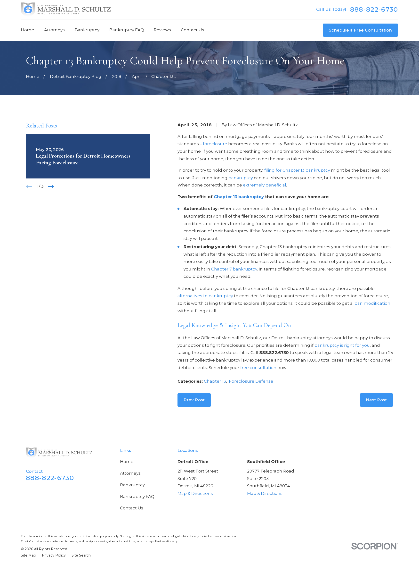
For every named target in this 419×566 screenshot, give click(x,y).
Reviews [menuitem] (162, 29)
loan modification (372, 303)
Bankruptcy (132, 484)
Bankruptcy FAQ (137, 496)
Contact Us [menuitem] (192, 29)
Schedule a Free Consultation (360, 30)
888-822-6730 (374, 9)
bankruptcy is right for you (342, 345)
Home (126, 461)
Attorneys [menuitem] (54, 29)
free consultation (258, 367)
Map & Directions (195, 493)
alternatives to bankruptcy (205, 295)
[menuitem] (28, 555)
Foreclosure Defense (251, 381)
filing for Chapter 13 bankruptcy (297, 170)
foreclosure (215, 143)
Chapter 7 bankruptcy (234, 269)
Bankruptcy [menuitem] (87, 29)
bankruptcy (240, 177)
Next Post (376, 399)
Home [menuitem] (27, 29)
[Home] (66, 9)
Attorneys (130, 473)
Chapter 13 (215, 381)
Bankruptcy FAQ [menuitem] (126, 29)
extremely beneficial (264, 185)
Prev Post (194, 399)
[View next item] (51, 186)
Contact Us (131, 508)
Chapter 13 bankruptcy (239, 196)
